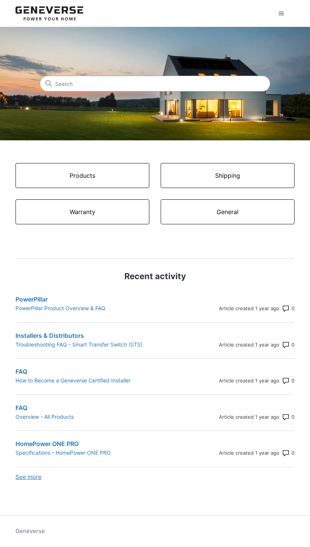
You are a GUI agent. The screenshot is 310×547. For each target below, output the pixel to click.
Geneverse (30, 531)
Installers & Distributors (50, 335)
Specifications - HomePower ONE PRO (63, 452)
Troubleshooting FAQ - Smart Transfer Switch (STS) (79, 344)
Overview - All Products (45, 416)
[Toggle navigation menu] (281, 14)
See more (29, 476)
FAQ (21, 371)
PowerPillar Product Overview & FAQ (60, 308)
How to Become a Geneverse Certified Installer (73, 380)
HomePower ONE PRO (47, 444)
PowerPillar (32, 299)
